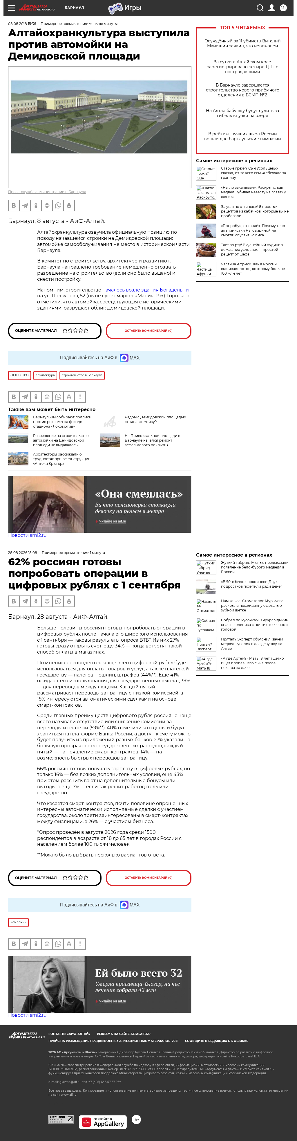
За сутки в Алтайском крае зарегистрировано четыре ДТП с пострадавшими (242, 67)
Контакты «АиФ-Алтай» (69, 1034)
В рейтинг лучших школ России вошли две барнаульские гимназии (242, 136)
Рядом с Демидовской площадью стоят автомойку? (155, 419)
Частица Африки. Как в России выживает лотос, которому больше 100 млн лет (253, 269)
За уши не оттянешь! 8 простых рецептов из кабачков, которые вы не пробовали (255, 211)
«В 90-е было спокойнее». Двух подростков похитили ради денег (251, 584)
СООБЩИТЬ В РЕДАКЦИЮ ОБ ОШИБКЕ (216, 1041)
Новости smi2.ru (27, 535)
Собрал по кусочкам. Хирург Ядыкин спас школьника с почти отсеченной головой (254, 624)
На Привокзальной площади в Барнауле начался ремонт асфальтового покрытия (152, 440)
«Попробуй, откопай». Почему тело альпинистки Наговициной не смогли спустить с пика (253, 230)
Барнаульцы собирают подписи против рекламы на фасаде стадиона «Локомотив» (62, 422)
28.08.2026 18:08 (22, 552)
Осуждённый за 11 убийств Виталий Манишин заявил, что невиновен (242, 43)
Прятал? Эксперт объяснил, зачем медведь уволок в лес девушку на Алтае (252, 644)
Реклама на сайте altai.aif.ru (124, 1034)
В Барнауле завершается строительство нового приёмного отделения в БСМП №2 (242, 90)
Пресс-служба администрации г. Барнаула (47, 192)
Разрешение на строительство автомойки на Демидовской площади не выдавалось (61, 440)
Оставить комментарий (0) (149, 331)
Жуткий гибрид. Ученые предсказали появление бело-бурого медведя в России (255, 567)
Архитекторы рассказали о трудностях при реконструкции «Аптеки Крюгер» (61, 459)
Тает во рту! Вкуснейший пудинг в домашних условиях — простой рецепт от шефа (252, 249)
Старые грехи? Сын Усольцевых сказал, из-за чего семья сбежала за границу (253, 173)
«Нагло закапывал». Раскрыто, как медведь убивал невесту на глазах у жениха (253, 192)
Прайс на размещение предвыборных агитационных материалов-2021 (113, 1041)
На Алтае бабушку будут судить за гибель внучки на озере (242, 113)
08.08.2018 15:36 (22, 23)
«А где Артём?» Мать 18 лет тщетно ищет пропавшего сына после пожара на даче (252, 663)
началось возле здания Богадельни (145, 290)
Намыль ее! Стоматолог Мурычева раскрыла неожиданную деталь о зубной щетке (252, 605)
